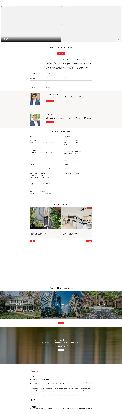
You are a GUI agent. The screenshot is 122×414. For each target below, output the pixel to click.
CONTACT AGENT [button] (50, 100)
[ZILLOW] (91, 383)
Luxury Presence (49, 408)
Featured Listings (46, 383)
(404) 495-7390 (78, 118)
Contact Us (68, 383)
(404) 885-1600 (73, 97)
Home (31, 383)
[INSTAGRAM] (83, 383)
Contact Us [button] (61, 349)
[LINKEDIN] (86, 383)
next (34, 241)
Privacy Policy (89, 408)
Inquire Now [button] (61, 53)
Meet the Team (37, 383)
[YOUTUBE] (88, 383)
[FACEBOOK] (81, 383)
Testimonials (62, 383)
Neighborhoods (54, 383)
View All (89, 241)
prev (31, 241)
